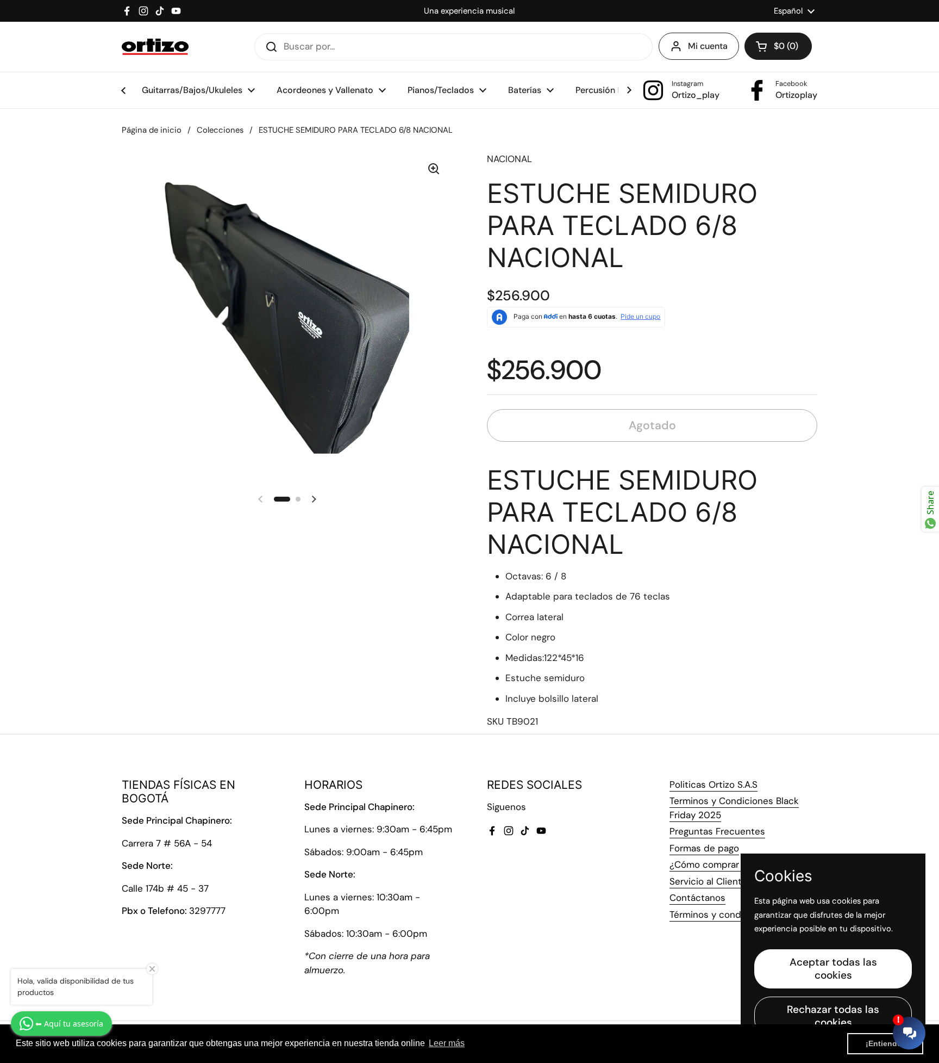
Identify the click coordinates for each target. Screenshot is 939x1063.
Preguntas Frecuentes (717, 831)
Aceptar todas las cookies (833, 968)
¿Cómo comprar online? (721, 864)
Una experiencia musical (469, 11)
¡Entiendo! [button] (885, 1043)
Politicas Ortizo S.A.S (713, 784)
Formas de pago (704, 848)
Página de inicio (151, 130)
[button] (778, 46)
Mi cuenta (708, 46)
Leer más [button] (447, 1043)
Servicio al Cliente (708, 881)
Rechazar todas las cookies (833, 1016)
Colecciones (220, 130)
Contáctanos (697, 898)
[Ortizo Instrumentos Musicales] (155, 47)
